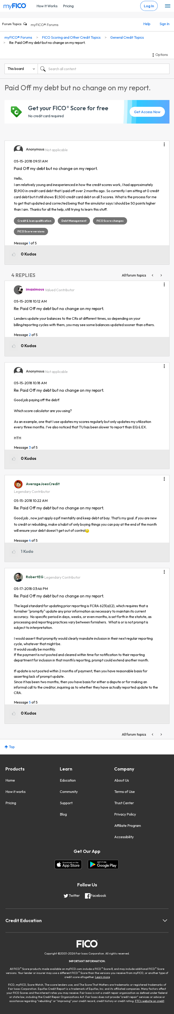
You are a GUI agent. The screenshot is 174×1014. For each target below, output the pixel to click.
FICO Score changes (110, 220)
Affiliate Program (127, 825)
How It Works (47, 6)
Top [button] (12, 746)
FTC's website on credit (149, 1001)
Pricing (68, 6)
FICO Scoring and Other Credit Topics (71, 37)
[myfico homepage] (15, 5)
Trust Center (124, 803)
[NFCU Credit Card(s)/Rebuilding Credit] (153, 275)
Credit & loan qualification (34, 220)
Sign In (164, 23)
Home (10, 780)
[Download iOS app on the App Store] (68, 864)
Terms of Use (124, 791)
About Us (121, 780)
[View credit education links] (165, 920)
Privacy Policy (125, 814)
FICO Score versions (30, 231)
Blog (63, 814)
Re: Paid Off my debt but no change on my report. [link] (47, 42)
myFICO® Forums (44, 24)
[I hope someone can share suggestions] (161, 275)
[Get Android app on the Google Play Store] (103, 864)
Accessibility (124, 837)
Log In (149, 6)
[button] (164, 142)
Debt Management (73, 220)
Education (68, 780)
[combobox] (103, 69)
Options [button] (161, 54)
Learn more (102, 977)
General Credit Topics (127, 37)
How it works (15, 791)
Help (146, 23)
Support (66, 803)
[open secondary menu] (168, 6)
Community (69, 791)
